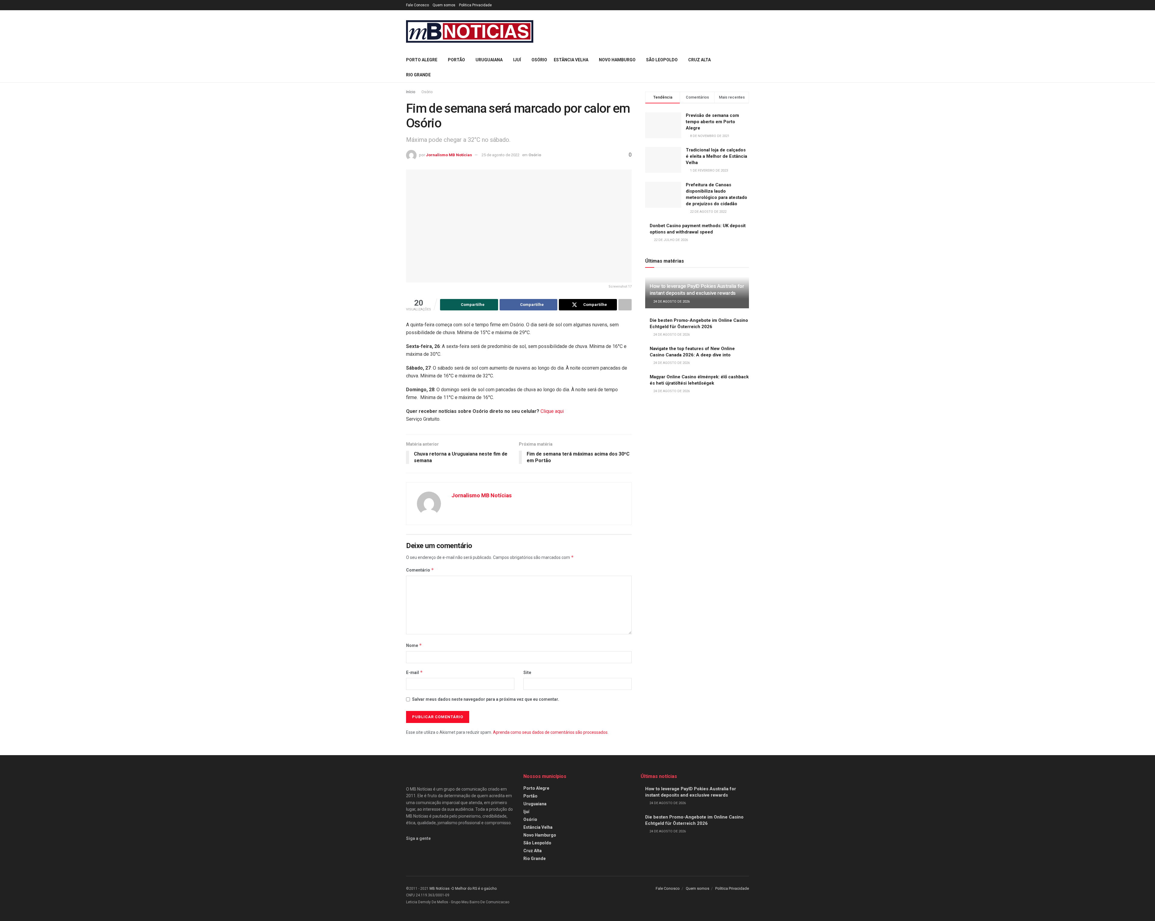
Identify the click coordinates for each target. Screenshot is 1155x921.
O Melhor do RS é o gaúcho (474, 888)
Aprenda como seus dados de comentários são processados (550, 732)
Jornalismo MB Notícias (449, 155)
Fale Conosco (417, 5)
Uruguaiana (489, 59)
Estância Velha (571, 59)
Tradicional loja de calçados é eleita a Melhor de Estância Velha (716, 156)
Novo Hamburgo (617, 59)
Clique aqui (552, 411)
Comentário (420, 570)
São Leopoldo (662, 59)
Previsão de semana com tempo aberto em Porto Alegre (712, 122)
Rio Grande (418, 74)
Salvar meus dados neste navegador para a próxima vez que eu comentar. (485, 699)
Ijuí (517, 59)
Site (527, 672)
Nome (414, 645)
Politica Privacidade (475, 5)
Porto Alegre (421, 59)
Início (410, 92)
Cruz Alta (699, 59)
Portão (456, 59)
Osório (539, 59)
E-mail (414, 672)
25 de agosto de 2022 (500, 155)
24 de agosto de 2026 (671, 301)
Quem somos (444, 5)
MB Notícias (440, 888)
